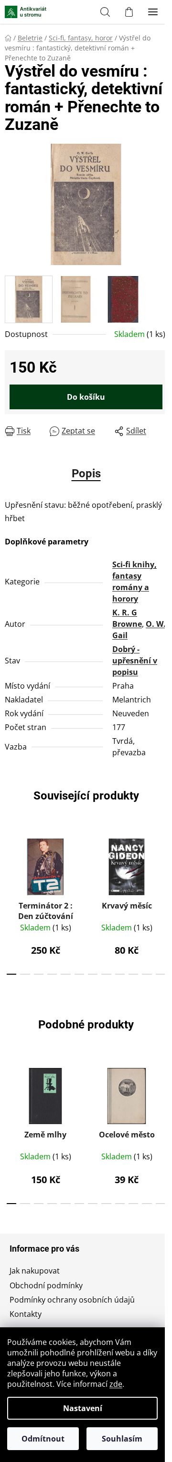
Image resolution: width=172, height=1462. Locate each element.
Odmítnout (43, 1438)
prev (10, 864)
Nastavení (82, 1408)
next (162, 864)
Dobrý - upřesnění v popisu (134, 660)
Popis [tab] (86, 473)
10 (146, 974)
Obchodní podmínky (46, 1285)
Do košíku (86, 397)
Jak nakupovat (35, 1270)
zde (115, 1384)
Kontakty (26, 1314)
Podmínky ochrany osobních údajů (72, 1299)
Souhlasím (122, 1438)
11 (160, 974)
